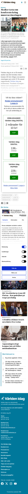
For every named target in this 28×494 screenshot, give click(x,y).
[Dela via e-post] (26, 69)
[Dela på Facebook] (21, 69)
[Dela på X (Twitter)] (23, 69)
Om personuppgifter (7, 475)
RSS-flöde (4, 458)
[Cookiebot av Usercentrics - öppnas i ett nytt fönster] (19, 216)
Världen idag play (6, 466)
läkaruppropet (6, 197)
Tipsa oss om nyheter (7, 464)
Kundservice (5, 447)
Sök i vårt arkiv (5, 461)
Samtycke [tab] (5, 220)
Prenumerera (5, 450)
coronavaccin (6, 199)
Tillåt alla (14, 268)
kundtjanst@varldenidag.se (8, 427)
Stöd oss (3, 472)
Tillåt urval (14, 272)
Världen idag (14, 81)
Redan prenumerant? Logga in (14, 185)
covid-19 (15, 197)
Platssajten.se (5, 469)
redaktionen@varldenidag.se (8, 432)
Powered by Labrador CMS (14, 492)
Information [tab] (14, 220)
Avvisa (14, 277)
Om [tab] (23, 220)
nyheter (15, 199)
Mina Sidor (14, 188)
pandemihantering (7, 195)
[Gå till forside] (8, 2)
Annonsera (4, 452)
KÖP (14, 133)
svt (16, 195)
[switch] (24, 251)
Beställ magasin (6, 455)
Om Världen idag (6, 444)
